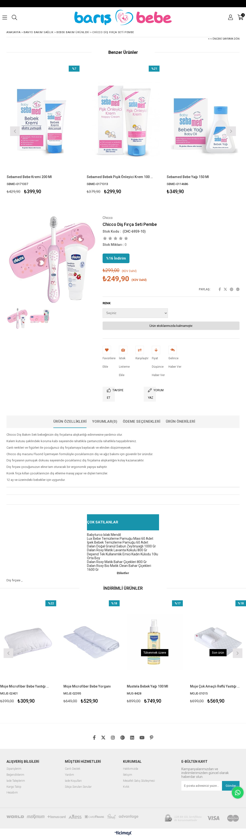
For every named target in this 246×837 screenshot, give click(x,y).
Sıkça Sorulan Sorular (78, 786)
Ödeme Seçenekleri (141, 421)
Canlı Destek (72, 768)
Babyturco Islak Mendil (104, 535)
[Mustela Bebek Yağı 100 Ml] (106, 642)
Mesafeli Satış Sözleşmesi (139, 780)
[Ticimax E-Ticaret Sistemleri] (123, 833)
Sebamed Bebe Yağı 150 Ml (188, 177)
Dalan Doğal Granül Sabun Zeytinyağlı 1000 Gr (121, 546)
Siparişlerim (13, 768)
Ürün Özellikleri (69, 421)
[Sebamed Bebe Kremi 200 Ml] (43, 120)
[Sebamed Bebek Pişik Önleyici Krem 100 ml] (123, 120)
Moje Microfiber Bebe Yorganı (38, 686)
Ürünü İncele (60, 130)
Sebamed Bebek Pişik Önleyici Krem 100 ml (120, 177)
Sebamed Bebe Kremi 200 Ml (29, 177)
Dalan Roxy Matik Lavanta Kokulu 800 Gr (117, 550)
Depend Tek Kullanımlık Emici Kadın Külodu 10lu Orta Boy (122, 556)
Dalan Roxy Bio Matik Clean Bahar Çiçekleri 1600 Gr (119, 567)
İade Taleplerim (15, 780)
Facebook (220, 289)
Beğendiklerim (15, 774)
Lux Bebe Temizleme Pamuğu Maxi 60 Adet (120, 538)
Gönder (231, 785)
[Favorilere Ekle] (43, 130)
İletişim (127, 774)
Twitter (225, 289)
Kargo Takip (13, 786)
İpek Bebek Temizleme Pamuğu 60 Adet (117, 542)
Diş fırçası (13, 580)
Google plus (238, 289)
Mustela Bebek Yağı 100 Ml (98, 686)
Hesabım (12, 792)
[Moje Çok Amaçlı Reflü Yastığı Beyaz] (169, 642)
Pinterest (231, 289)
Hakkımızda (130, 768)
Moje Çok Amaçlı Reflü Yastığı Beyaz (166, 686)
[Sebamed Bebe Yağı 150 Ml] (203, 120)
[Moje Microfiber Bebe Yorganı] (42, 642)
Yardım (69, 774)
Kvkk (126, 786)
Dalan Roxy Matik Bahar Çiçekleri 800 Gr (117, 562)
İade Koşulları (73, 780)
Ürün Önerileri (180, 421)
